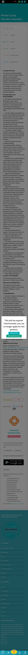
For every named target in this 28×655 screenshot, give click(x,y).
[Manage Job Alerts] (3, 652)
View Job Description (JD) (14, 336)
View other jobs (14, 333)
